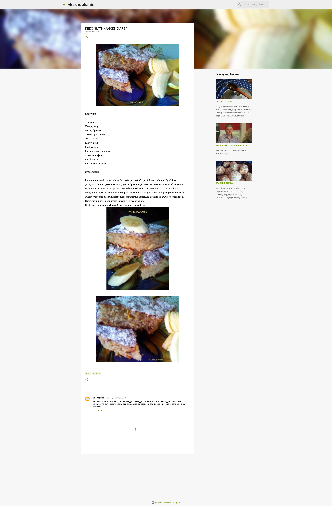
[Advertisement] (137, 476)
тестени (96, 373)
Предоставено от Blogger (167, 502)
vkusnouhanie (81, 4)
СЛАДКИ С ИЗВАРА (224, 183)
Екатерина (98, 398)
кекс (88, 373)
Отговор (97, 410)
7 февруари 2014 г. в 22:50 (115, 398)
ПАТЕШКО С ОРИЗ (224, 101)
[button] (86, 37)
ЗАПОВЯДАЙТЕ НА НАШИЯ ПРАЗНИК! (232, 145)
